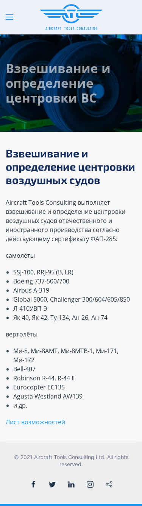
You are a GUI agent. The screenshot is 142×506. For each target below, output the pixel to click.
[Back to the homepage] (71, 17)
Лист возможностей (35, 422)
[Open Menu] (9, 17)
